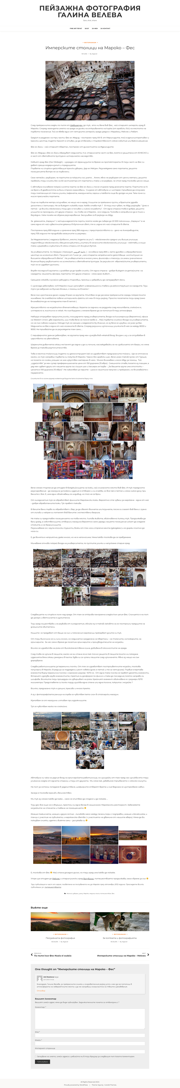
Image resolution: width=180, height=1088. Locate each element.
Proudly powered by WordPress (76, 1085)
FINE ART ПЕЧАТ (76, 28)
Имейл (38, 1040)
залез (81, 893)
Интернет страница (45, 1048)
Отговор (41, 991)
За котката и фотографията (120, 938)
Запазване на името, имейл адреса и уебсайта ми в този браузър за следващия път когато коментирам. (86, 1056)
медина (92, 893)
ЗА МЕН (95, 28)
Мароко (86, 893)
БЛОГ (87, 28)
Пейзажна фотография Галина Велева (90, 11)
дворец (75, 893)
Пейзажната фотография (60, 938)
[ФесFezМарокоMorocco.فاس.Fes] (47, 393)
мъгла (97, 893)
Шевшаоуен (76, 125)
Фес (113, 893)
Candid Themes (110, 1085)
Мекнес (56, 878)
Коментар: (40, 1007)
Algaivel (94, 54)
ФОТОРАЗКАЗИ (90, 42)
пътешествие (105, 893)
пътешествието (52, 887)
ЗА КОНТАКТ (105, 28)
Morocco (69, 893)
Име (37, 1032)
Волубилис (88, 878)
